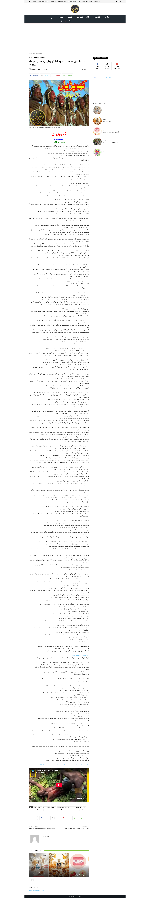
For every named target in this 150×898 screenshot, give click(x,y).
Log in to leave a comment (36, 890)
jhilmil (38, 872)
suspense (47, 809)
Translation (61, 809)
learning (53, 807)
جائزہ (79, 872)
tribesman (68, 809)
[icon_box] (97, 2)
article (35, 807)
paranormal (79, 807)
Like (98, 63)
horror (40, 807)
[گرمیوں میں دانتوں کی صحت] (79, 865)
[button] (51, 19)
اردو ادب (31, 57)
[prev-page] (30, 880)
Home (30, 53)
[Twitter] (120, 1)
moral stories (71, 807)
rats (84, 807)
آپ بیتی (104, 151)
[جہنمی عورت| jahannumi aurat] (97, 142)
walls (77, 809)
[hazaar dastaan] (59, 865)
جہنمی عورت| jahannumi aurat (111, 142)
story (41, 809)
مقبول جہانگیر (36, 69)
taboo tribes (54, 809)
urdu (73, 809)
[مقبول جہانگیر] (30, 69)
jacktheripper (46, 807)
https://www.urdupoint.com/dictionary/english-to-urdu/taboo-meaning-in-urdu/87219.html (64, 764)
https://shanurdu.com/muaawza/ (80, 655)
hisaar (38, 875)
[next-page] (32, 880)
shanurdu (31, 809)
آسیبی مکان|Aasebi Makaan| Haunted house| (77, 828)
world (82, 809)
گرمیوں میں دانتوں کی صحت (79, 875)
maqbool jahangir (61, 807)
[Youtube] (116, 1)
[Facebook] (114, 1)
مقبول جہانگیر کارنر (37, 53)
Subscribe (117, 63)
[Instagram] (118, 1)
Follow (107, 63)
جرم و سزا (42, 57)
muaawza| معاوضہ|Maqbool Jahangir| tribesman (42, 828)
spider (37, 809)
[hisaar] (39, 865)
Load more (107, 160)
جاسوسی (36, 57)
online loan (106, 153)
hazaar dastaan (59, 875)
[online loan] (97, 152)
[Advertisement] (75, 37)
